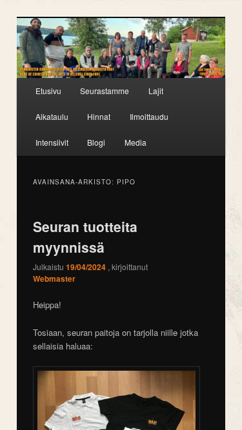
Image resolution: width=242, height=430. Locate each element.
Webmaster (54, 278)
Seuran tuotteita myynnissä (85, 237)
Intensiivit (51, 142)
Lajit (155, 90)
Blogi (96, 142)
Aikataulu (51, 116)
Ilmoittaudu (149, 116)
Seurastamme (104, 90)
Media (135, 142)
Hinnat (98, 116)
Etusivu (48, 90)
